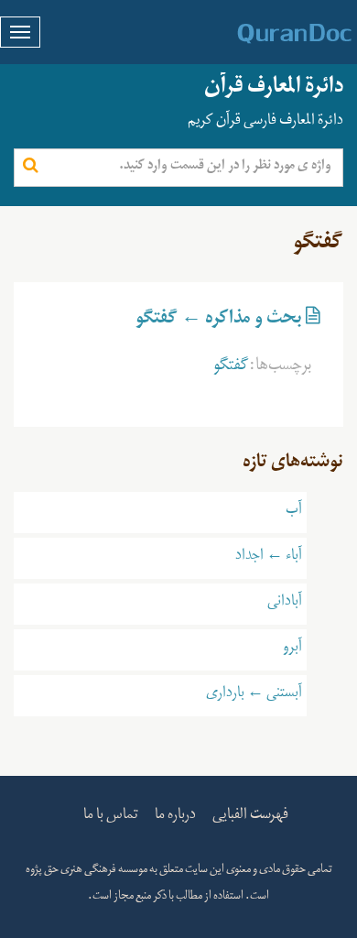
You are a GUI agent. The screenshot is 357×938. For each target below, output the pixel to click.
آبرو (292, 649)
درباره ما (175, 817)
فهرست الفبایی (250, 817)
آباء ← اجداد (268, 558)
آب (294, 512)
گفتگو (231, 368)
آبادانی (284, 603)
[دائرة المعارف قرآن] (270, 34)
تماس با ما (110, 817)
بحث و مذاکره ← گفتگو (218, 321)
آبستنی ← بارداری (254, 695)
